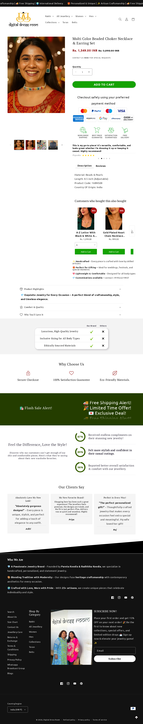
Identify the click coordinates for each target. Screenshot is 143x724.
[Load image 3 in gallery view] (42, 145)
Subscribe (115, 658)
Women (33, 631)
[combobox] (86, 244)
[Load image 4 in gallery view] (53, 145)
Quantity (76, 66)
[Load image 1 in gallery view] (19, 145)
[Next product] (132, 231)
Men (31, 636)
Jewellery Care (14, 632)
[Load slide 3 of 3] (106, 158)
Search (10, 611)
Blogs (10, 673)
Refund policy (69, 720)
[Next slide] (109, 158)
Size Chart (12, 622)
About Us (12, 616)
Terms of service (100, 720)
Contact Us (13, 627)
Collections (35, 641)
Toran (32, 647)
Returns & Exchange (12, 639)
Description (85, 165)
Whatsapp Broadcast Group (16, 666)
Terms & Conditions (13, 647)
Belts (31, 652)
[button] (49, 16)
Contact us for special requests (91, 58)
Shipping (12, 654)
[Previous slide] (98, 158)
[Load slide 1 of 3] (101, 158)
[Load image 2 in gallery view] (30, 145)
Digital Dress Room (51, 720)
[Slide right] (62, 145)
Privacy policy (84, 720)
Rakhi (32, 621)
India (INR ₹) (16, 709)
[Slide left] (10, 145)
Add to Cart (86, 251)
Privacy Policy (14, 659)
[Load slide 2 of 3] (104, 158)
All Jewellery (35, 626)
